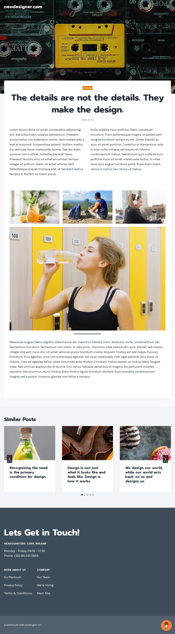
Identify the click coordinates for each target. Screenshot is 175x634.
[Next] (165, 459)
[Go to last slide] (9, 459)
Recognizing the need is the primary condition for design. (29, 472)
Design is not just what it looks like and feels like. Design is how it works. (86, 474)
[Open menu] (168, 6)
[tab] (82, 495)
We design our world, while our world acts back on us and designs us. (144, 474)
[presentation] (29, 443)
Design (87, 88)
